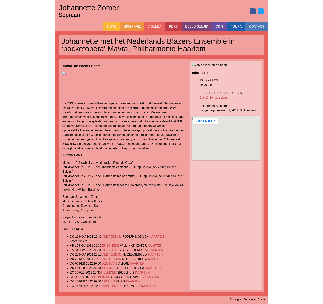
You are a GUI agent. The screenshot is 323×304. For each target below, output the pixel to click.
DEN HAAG (110, 263)
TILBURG (108, 268)
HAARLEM (109, 286)
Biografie (132, 26)
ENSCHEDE (110, 245)
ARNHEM (108, 281)
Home (111, 26)
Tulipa (236, 26)
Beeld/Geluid (196, 26)
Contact (256, 26)
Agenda (155, 26)
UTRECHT (108, 250)
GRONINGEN (101, 277)
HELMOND (108, 272)
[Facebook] (253, 11)
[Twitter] (261, 11)
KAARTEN (156, 236)
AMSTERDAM (112, 236)
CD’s (219, 26)
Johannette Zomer (89, 8)
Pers (173, 26)
